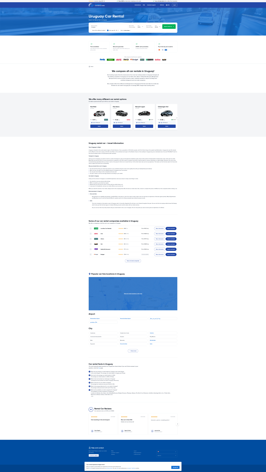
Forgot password (137, 452)
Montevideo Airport (95, 318)
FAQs (112, 450)
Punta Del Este (123, 344)
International (138, 5)
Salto (151, 344)
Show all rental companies (133, 261)
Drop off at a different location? (98, 30)
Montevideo (153, 340)
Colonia (152, 333)
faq (99, 368)
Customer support (151, 5)
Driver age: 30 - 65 (113, 30)
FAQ (144, 5)
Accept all (175, 467)
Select (99, 126)
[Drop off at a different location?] (91, 30)
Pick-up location (94, 25)
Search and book (171, 228)
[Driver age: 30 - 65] (107, 30)
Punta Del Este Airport (125, 318)
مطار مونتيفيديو (93, 322)
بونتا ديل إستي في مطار (155, 318)
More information (160, 228)
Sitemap (113, 454)
